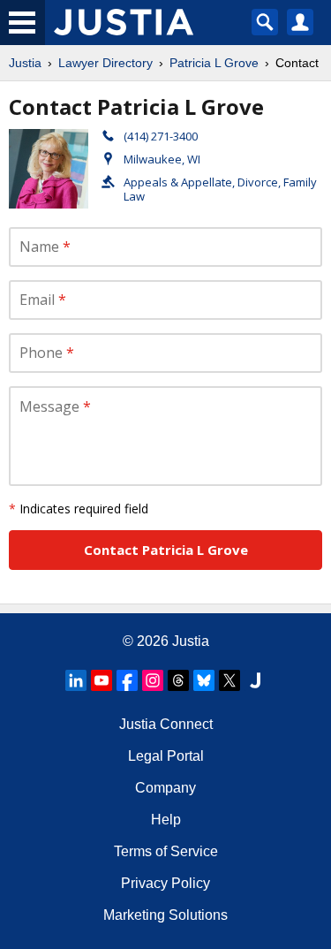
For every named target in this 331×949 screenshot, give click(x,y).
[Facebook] (127, 680)
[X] (229, 680)
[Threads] (178, 680)
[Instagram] (152, 680)
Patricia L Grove (214, 63)
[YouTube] (101, 680)
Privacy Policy (165, 883)
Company (165, 787)
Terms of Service (166, 851)
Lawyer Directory (105, 63)
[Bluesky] (203, 680)
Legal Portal (166, 755)
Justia (25, 63)
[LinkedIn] (76, 680)
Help (166, 819)
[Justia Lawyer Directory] (255, 680)
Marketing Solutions (165, 914)
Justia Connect (166, 724)
